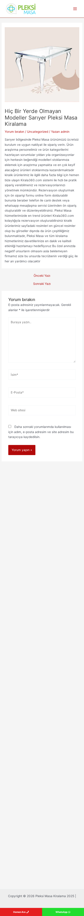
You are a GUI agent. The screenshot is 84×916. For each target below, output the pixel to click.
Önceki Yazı (42, 275)
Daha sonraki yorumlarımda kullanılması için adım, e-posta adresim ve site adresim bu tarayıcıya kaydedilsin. (41, 432)
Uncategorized (37, 131)
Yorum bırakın (14, 131)
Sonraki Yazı (42, 283)
